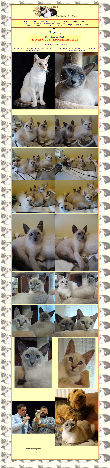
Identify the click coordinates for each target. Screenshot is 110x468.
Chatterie (44, 21)
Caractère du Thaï (49, 25)
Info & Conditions (26, 25)
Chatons (75, 21)
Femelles (65, 21)
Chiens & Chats (37, 25)
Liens (86, 25)
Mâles (55, 21)
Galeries (84, 21)
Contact (78, 25)
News (35, 21)
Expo (70, 25)
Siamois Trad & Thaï (60, 25)
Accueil (25, 21)
